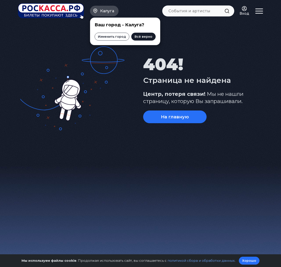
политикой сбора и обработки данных (201, 260)
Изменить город (112, 37)
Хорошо (249, 261)
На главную (175, 116)
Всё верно (143, 37)
